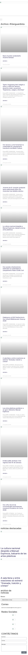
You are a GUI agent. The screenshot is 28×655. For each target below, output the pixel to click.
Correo (3, 640)
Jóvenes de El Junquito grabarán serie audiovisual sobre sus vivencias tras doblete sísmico (14, 189)
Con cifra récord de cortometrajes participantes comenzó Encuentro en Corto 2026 (13, 507)
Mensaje (3, 644)
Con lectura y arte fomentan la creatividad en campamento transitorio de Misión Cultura (13, 146)
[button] (14, 15)
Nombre (3, 636)
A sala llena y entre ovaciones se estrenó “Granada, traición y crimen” (14, 359)
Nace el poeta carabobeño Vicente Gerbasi (12, 56)
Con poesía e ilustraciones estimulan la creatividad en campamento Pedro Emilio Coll (13, 268)
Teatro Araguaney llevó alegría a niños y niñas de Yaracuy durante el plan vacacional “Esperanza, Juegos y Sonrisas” (14, 87)
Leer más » (5, 60)
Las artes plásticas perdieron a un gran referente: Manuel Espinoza (13, 409)
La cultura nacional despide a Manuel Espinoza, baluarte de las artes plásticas (14, 227)
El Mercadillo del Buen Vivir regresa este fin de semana (12, 461)
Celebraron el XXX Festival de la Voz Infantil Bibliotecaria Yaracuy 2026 (14, 319)
